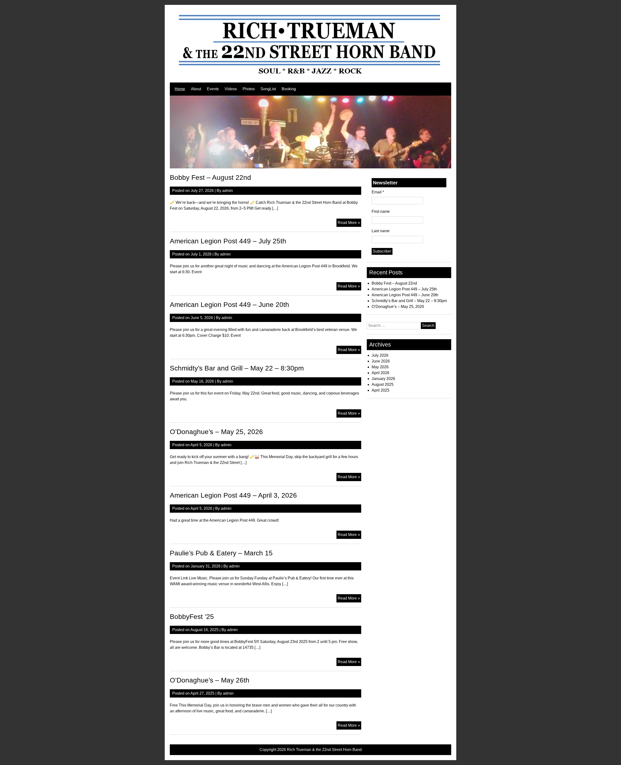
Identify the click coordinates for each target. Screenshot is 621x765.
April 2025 (380, 390)
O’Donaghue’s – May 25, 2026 (216, 432)
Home (180, 89)
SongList (268, 89)
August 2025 (382, 384)
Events (213, 89)
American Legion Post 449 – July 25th (228, 241)
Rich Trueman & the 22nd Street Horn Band (324, 750)
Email (378, 192)
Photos (249, 89)
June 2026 (381, 361)
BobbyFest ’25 (192, 616)
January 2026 (383, 379)
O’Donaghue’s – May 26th (209, 680)
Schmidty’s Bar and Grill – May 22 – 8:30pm (237, 368)
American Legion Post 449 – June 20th (229, 304)
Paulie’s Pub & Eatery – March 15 (221, 553)
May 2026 (380, 367)
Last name (381, 231)
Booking (289, 89)
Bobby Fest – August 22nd (210, 177)
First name (381, 211)
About (196, 89)
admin (227, 191)
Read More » (349, 223)
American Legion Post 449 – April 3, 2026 (233, 495)
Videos (231, 89)
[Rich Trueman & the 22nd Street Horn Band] (310, 75)
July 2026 (380, 355)
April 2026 (380, 373)
